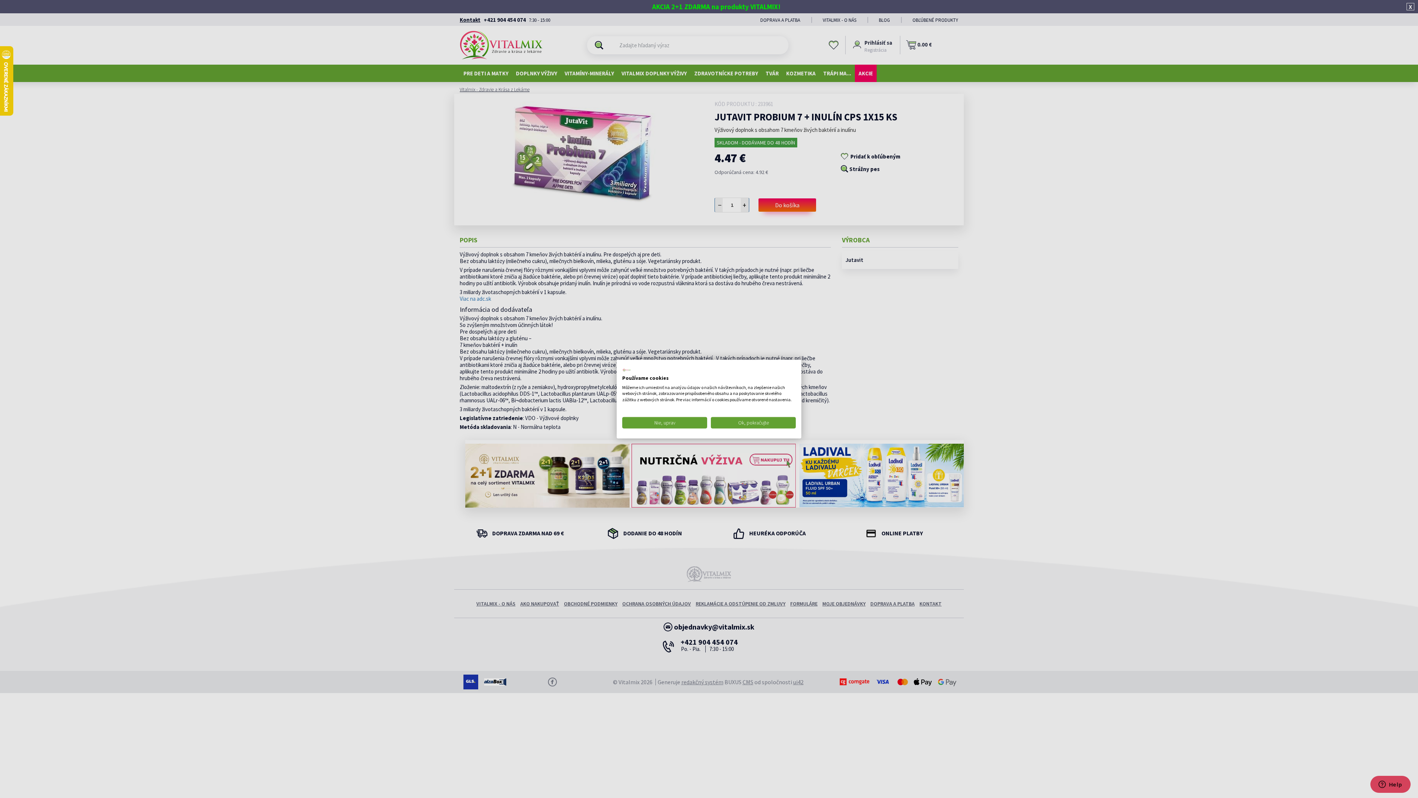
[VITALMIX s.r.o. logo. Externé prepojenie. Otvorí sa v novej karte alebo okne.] (626, 370)
